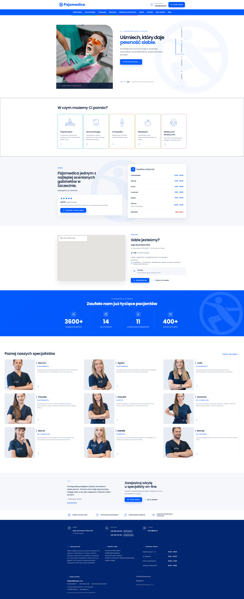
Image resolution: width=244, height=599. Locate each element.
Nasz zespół (160, 12)
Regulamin (140, 581)
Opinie (141, 12)
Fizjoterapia (77, 12)
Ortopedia (102, 12)
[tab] (182, 32)
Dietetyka (112, 12)
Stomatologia (90, 12)
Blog (169, 12)
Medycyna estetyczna (127, 12)
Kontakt (150, 12)
